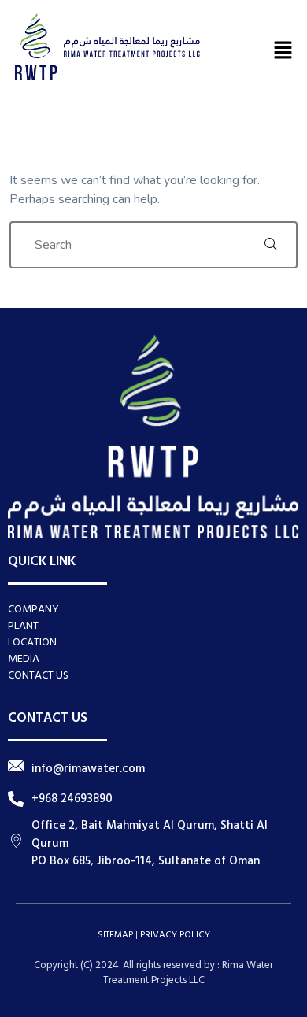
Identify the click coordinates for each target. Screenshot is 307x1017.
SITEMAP (115, 934)
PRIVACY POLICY (175, 934)
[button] (283, 50)
